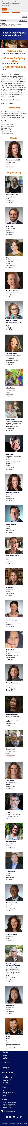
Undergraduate (6, 1057)
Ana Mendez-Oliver (12, 714)
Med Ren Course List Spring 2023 (10, 63)
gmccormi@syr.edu (10, 689)
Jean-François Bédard (12, 291)
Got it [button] (4, 9)
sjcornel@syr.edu (10, 362)
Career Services (6, 1080)
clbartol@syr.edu (10, 200)
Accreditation (12, 1123)
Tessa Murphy (10, 780)
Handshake (5, 1082)
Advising (5, 1076)
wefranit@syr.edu (10, 428)
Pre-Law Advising (7, 1079)
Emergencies (19, 1123)
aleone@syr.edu (10, 626)
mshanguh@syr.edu (10, 908)
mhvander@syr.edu (10, 1047)
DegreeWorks (6, 1083)
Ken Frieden (9, 454)
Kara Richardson (11, 842)
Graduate (5, 1058)
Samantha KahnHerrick (13, 160)
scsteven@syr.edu (10, 980)
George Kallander (11, 524)
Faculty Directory (6, 1069)
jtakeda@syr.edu (10, 1011)
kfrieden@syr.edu (10, 467)
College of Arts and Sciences (9, 1102)
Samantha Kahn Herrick (13, 493)
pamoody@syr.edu (10, 755)
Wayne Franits (10, 419)
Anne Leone (9, 619)
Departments (6, 1067)
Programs (5, 1066)
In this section (22, 20)
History (4, 1095)
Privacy (25, 1123)
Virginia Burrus (10, 258)
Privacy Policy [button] (6, 5)
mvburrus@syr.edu (10, 265)
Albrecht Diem (10, 388)
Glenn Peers (9, 812)
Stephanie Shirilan (11, 934)
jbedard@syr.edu (10, 295)
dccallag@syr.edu (10, 328)
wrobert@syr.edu (10, 877)
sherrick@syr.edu (10, 166)
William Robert (10, 871)
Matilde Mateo (10, 650)
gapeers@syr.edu (10, 818)
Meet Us (5, 1055)
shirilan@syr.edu (10, 940)
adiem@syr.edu (9, 394)
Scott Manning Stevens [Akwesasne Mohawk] (13, 965)
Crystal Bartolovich (12, 195)
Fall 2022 (4, 69)
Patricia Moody (10, 749)
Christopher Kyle (11, 587)
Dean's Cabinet (6, 1094)
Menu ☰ (24, 16)
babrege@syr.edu (10, 232)
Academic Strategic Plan (8, 1092)
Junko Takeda (10, 1005)
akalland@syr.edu (10, 561)
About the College (7, 1091)
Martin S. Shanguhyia (12, 903)
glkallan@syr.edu (10, 530)
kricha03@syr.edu (10, 847)
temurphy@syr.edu (10, 786)
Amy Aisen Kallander (12, 556)
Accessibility (4, 1123)
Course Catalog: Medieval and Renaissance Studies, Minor (14, 54)
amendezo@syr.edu (10, 723)
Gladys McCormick (12, 683)
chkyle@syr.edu (10, 593)
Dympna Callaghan (11, 320)
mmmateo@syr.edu (10, 657)
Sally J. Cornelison (11, 353)
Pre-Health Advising (7, 1077)
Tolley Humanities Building (9, 1104)
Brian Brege (9, 226)
